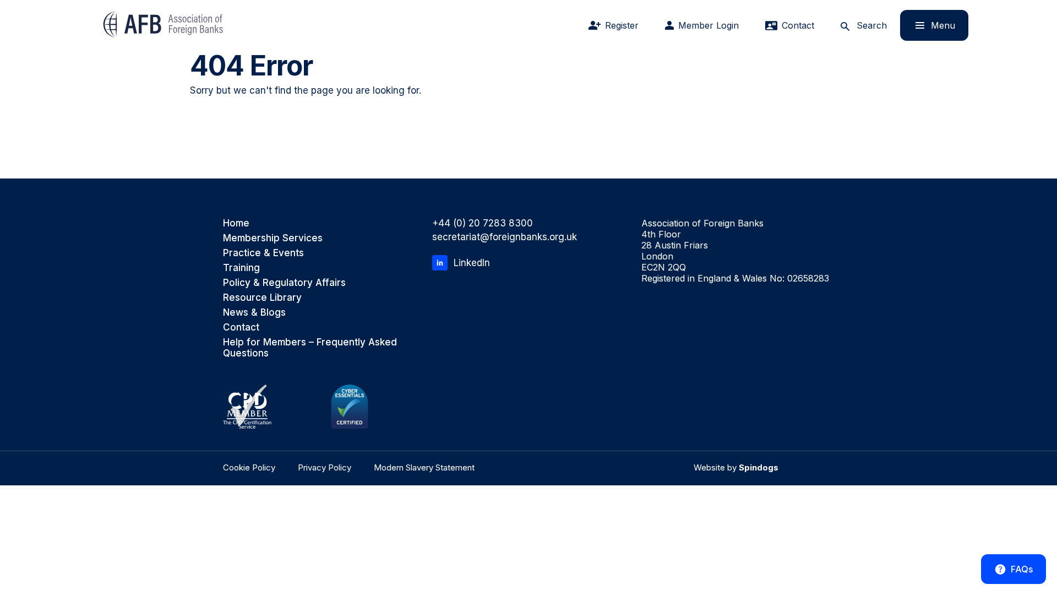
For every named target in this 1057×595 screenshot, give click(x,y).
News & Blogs (254, 312)
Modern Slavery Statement (424, 467)
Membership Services (273, 238)
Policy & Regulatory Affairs (284, 282)
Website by (736, 467)
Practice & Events (263, 252)
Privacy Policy (324, 467)
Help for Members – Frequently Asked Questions (310, 348)
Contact (241, 327)
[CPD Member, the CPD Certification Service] (247, 407)
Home (236, 223)
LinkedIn (472, 262)
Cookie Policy (249, 467)
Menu (927, 25)
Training (241, 267)
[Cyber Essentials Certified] (350, 407)
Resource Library (262, 297)
